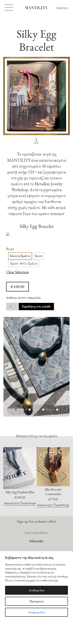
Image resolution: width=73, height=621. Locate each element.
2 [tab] (29, 410)
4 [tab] (57, 410)
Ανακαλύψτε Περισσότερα (20, 503)
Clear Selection (17, 272)
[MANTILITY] (36, 8)
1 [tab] (16, 410)
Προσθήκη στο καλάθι (36, 306)
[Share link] (36, 141)
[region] (36, 586)
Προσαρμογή (37, 601)
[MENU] (9, 7)
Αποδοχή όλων (36, 590)
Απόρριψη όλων (36, 612)
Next (61, 95)
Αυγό (10, 248)
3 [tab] (43, 410)
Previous (11, 95)
